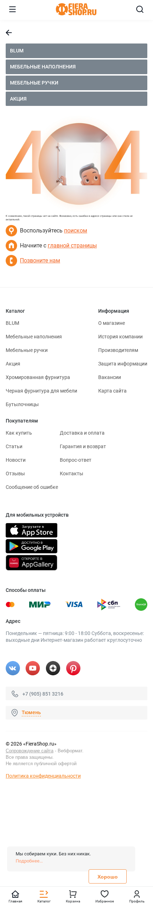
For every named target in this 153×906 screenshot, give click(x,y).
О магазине (111, 323)
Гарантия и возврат (83, 446)
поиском (75, 230)
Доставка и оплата (82, 433)
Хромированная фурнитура (38, 377)
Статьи (14, 446)
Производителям (118, 350)
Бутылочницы (22, 404)
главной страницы (72, 245)
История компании (120, 336)
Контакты (71, 473)
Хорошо (107, 877)
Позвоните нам (40, 260)
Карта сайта (112, 391)
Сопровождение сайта (29, 750)
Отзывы (15, 473)
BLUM (16, 50)
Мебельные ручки (34, 83)
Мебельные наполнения (43, 67)
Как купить (19, 433)
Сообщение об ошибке (32, 487)
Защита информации (122, 364)
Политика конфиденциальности (43, 776)
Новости (16, 460)
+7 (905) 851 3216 (42, 693)
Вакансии (109, 377)
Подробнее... (29, 861)
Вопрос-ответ (75, 460)
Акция (18, 99)
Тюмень (31, 712)
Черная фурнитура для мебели (41, 391)
